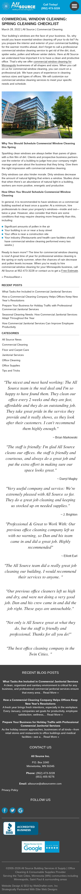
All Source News (11, 339)
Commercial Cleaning (50, 29)
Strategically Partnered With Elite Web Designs (29, 889)
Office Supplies (11, 365)
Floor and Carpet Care (15, 349)
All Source (29, 29)
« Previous (8, 276)
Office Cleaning (11, 360)
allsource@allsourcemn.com (45, 783)
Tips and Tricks (11, 370)
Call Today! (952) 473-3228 (50, 6)
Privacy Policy (10, 789)
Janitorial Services (13, 354)
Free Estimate (69, 270)
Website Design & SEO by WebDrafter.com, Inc (30, 885)
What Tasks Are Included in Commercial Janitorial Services (37, 291)
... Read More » (49, 692)
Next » (18, 276)
